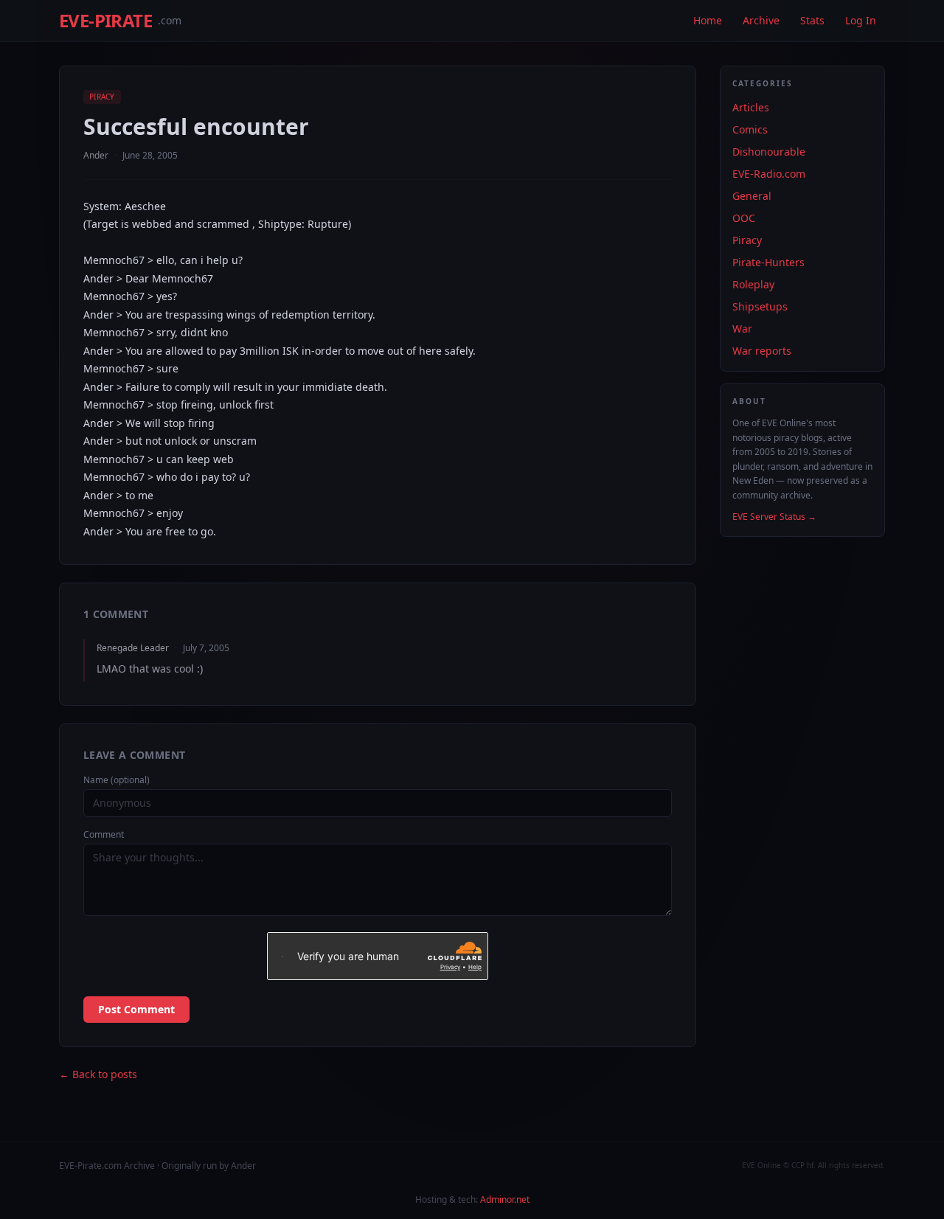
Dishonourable (768, 152)
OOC (743, 218)
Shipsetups (760, 306)
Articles (750, 107)
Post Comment (136, 1009)
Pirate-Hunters (768, 262)
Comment (103, 835)
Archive (761, 20)
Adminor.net (505, 1199)
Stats (812, 20)
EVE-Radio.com (768, 174)
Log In (860, 20)
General (751, 196)
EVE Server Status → (774, 517)
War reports (761, 351)
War (742, 329)
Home (707, 20)
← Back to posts (98, 1074)
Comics (750, 129)
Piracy (102, 96)
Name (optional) (116, 780)
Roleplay (753, 284)
